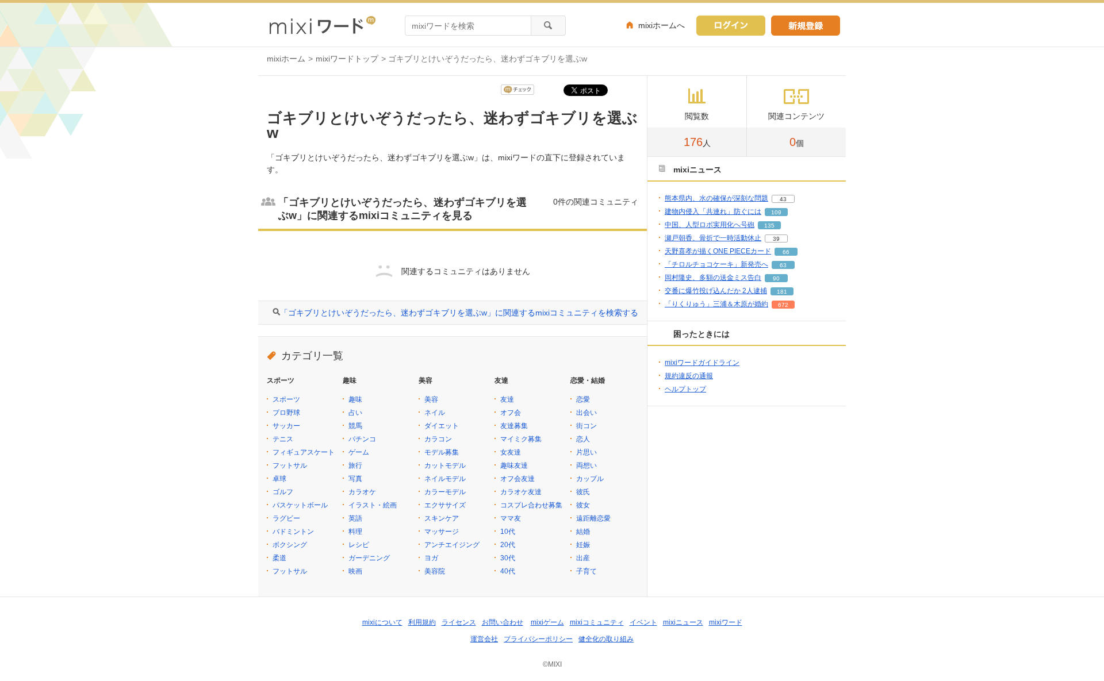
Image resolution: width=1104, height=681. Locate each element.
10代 (507, 532)
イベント (643, 622)
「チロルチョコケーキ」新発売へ (716, 264)
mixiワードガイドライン (702, 363)
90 (776, 278)
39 (776, 239)
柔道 (279, 558)
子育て (586, 571)
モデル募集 (441, 452)
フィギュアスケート (304, 452)
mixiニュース (683, 622)
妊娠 (583, 545)
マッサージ (441, 532)
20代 (507, 545)
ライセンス (459, 622)
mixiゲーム (547, 622)
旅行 (355, 465)
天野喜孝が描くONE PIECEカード (718, 251)
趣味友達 (514, 465)
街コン (586, 426)
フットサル (290, 465)
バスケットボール (300, 505)
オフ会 (510, 413)
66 (786, 252)
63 (783, 265)
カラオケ (362, 492)
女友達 (510, 452)
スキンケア (441, 518)
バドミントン (293, 532)
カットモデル (445, 465)
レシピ (358, 545)
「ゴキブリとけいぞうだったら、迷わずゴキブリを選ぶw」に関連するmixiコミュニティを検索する (459, 312)
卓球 (279, 479)
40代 (507, 571)
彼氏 (583, 492)
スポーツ (286, 399)
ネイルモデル (445, 479)
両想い (586, 465)
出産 (583, 558)
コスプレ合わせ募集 (531, 505)
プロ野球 (286, 413)
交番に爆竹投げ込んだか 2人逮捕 (716, 291)
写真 (355, 479)
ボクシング (290, 545)
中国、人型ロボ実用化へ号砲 (709, 225)
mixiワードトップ (347, 58)
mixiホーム (286, 58)
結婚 (583, 532)
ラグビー (286, 518)
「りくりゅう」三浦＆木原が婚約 (716, 304)
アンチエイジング (452, 545)
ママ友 (510, 518)
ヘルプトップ (685, 389)
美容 (431, 399)
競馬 (355, 426)
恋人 (583, 439)
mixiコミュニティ (597, 622)
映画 (355, 571)
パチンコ (362, 439)
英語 (355, 518)
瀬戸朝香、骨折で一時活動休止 (713, 238)
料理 (355, 532)
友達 (507, 399)
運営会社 (484, 639)
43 (783, 199)
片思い (586, 452)
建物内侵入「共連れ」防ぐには (713, 211)
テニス (283, 439)
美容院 (434, 571)
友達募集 (514, 426)
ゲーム (358, 452)
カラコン (438, 439)
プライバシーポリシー (538, 639)
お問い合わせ (502, 622)
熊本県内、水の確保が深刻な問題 (716, 198)
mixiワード (725, 622)
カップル (590, 479)
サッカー (286, 426)
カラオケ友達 (521, 492)
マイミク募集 (521, 439)
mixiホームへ (661, 25)
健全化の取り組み (606, 639)
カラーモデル (445, 492)
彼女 (583, 505)
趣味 (355, 399)
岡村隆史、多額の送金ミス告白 (713, 278)
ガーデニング (369, 558)
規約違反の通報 (689, 376)
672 (783, 305)
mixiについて (382, 622)
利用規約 (422, 622)
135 (769, 225)
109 (776, 212)
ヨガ (431, 558)
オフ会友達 (517, 479)
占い (355, 413)
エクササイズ (445, 505)
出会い (586, 413)
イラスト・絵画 (372, 505)
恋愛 (583, 399)
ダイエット (441, 426)
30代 (507, 558)
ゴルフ (283, 492)
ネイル (434, 413)
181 (782, 291)
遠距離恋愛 (593, 518)
